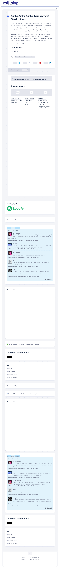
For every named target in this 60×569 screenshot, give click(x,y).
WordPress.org (12, 377)
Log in (10, 368)
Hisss (14, 261)
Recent (13, 456)
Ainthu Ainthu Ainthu (24, 57)
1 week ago (36, 249)
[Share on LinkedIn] (47, 63)
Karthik (20, 70)
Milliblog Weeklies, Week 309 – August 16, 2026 (20, 240)
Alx (38, 559)
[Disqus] (31, 132)
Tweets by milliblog (12, 219)
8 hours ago (36, 240)
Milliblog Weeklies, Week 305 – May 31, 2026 (19, 276)
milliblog (15, 243)
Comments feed (12, 374)
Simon (32, 57)
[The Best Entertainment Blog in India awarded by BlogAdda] (23, 344)
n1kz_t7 (15, 269)
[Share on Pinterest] (37, 63)
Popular (17, 456)
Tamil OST (25, 70)
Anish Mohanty (17, 233)
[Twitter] (56, 3)
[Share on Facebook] (26, 63)
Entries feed (11, 371)
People (8, 456)
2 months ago (35, 276)
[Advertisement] (17, 326)
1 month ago (35, 266)
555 (16, 57)
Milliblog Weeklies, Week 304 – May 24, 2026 (19, 266)
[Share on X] (16, 63)
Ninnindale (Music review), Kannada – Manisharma (16, 100)
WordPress (29, 559)
